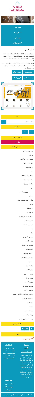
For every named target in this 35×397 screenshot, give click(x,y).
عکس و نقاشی (29, 220)
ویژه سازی (17, 38)
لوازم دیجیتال (29, 278)
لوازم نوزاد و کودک (28, 286)
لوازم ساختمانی (28, 282)
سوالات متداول (9, 387)
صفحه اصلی (17, 27)
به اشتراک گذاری (28, 78)
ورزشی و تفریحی (28, 314)
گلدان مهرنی (28, 338)
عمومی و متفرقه (28, 224)
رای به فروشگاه (17, 72)
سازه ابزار (29, 50)
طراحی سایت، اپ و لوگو (26, 216)
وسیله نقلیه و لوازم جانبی (26, 319)
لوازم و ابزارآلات (28, 290)
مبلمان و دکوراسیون (27, 298)
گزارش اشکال (17, 43)
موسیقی (30, 306)
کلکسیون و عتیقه (28, 253)
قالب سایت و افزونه (27, 245)
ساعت (31, 204)
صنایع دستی (30, 212)
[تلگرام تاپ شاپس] (23, 328)
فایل (32, 233)
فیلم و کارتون (29, 241)
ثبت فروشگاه (17, 32)
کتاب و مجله (29, 249)
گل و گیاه (30, 261)
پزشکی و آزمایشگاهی (27, 175)
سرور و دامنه (29, 208)
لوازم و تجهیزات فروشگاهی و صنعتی (23, 294)
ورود (31, 131)
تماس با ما (9, 390)
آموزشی (31, 155)
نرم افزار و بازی (28, 310)
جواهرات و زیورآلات (27, 183)
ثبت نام (25, 131)
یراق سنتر (17, 142)
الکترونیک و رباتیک (28, 163)
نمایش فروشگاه (28, 72)
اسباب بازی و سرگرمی (26, 159)
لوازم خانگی (29, 269)
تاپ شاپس (14, 394)
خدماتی (31, 196)
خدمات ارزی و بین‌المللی (26, 192)
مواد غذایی (30, 302)
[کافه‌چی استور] (17, 19)
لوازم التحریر (29, 265)
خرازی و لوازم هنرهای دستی (25, 200)
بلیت (32, 171)
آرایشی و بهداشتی (28, 151)
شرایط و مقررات (9, 384)
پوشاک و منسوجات (28, 179)
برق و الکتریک (29, 167)
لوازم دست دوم (28, 274)
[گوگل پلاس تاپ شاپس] (27, 328)
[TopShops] (17, 7)
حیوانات (31, 188)
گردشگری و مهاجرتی (27, 257)
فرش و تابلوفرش (28, 237)
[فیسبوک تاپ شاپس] (32, 328)
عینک (31, 228)
